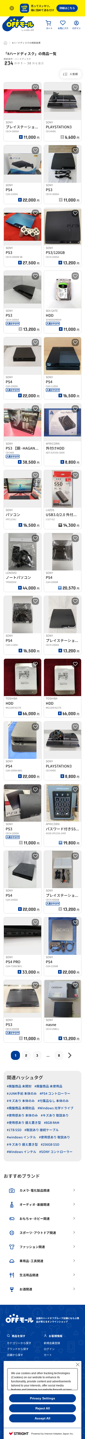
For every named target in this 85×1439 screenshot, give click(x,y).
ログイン (49, 1349)
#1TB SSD (14, 1130)
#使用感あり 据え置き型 (24, 1122)
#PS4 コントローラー (55, 1093)
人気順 (74, 74)
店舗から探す (15, 1355)
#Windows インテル (21, 1152)
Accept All (42, 1418)
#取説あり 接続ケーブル (41, 1130)
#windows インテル (21, 1137)
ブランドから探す (18, 1349)
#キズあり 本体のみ (21, 1101)
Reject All (42, 1408)
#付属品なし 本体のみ (53, 1101)
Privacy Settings (42, 1398)
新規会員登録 (52, 1343)
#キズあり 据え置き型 (22, 1144)
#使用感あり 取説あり (54, 1137)
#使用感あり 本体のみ (22, 1115)
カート (48, 1355)
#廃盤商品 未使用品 (48, 1086)
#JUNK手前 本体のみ (22, 1093)
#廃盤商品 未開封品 (21, 1108)
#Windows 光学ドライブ (55, 1108)
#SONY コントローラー (56, 1152)
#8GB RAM (51, 1122)
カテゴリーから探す (19, 1343)
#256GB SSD (50, 1144)
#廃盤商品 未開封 (19, 1086)
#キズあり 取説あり (55, 1115)
